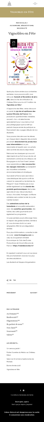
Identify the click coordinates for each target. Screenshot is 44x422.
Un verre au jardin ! (13, 348)
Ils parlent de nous (14, 324)
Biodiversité (12, 317)
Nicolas (23, 23)
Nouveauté (22, 28)
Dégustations (27, 25)
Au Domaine (15, 25)
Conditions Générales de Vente (22, 395)
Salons (9, 335)
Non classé (11, 328)
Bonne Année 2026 (14, 366)
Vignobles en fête (13, 369)
